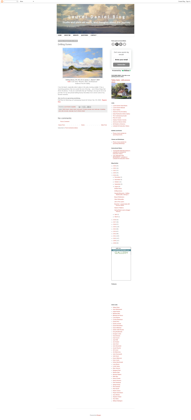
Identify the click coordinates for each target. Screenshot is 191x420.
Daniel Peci (116, 321)
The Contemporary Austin (120, 116)
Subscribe (121, 64)
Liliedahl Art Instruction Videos (121, 126)
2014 (114, 229)
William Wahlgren (117, 401)
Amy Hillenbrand (117, 309)
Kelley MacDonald (118, 362)
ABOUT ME (67, 35)
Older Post (104, 125)
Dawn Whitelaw (117, 327)
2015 (114, 226)
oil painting (102, 109)
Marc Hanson (116, 368)
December (118, 177)
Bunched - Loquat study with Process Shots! (122, 204)
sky (75, 111)
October (117, 182)
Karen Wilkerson (117, 358)
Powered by (116, 70)
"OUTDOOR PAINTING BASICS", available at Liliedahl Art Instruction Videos (122, 152)
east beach (79, 109)
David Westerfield (117, 325)
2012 (114, 233)
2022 (114, 168)
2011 (114, 236)
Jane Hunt (115, 344)
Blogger (99, 415)
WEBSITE (75, 35)
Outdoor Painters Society (119, 120)
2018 (114, 219)
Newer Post (61, 125)
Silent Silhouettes (119, 199)
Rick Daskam (116, 386)
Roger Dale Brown (118, 392)
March (116, 216)
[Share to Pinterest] (90, 107)
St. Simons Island (80, 111)
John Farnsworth (117, 354)
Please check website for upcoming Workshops (119, 142)
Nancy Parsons (117, 380)
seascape (71, 111)
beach (67, 109)
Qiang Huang (116, 384)
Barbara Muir (116, 313)
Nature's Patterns (119, 208)
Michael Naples (117, 374)
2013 (114, 231)
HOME (60, 35)
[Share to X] (86, 107)
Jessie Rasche (117, 348)
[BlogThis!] (84, 107)
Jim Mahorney (117, 352)
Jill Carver (115, 350)
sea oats (66, 111)
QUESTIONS (84, 35)
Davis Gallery (116, 109)
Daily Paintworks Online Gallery (121, 114)
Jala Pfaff (115, 340)
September (118, 184)
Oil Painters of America (119, 124)
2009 (114, 240)
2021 (114, 170)
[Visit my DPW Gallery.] (121, 254)
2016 (114, 224)
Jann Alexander (117, 346)
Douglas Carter (117, 334)
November (118, 179)
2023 (114, 166)
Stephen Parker (117, 396)
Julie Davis (116, 356)
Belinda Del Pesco (118, 315)
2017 (114, 222)
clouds (71, 109)
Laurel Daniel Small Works (120, 105)
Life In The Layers (119, 201)
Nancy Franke (116, 378)
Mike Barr (115, 376)
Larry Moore (116, 364)
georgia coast (90, 109)
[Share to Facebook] (88, 107)
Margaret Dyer (117, 370)
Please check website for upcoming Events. (119, 134)
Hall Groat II (116, 338)
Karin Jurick (116, 360)
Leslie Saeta (116, 366)
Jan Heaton (116, 342)
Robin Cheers (116, 390)
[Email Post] (79, 106)
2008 (114, 243)
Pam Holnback (117, 382)
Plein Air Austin (117, 118)
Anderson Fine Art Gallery (120, 111)
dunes (74, 109)
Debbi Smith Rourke (118, 329)
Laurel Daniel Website (119, 107)
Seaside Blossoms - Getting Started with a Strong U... (121, 194)
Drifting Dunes (118, 191)
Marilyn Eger (116, 372)
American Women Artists (119, 122)
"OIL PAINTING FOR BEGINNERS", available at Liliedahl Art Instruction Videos (121, 157)
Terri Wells (116, 398)
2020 (114, 173)
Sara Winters (116, 394)
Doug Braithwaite (117, 331)
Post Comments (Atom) (71, 128)
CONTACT (93, 35)
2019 (114, 175)
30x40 (63, 109)
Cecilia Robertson (118, 319)
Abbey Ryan (116, 307)
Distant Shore (118, 188)
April (116, 214)
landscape (97, 109)
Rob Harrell (116, 388)
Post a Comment (64, 121)
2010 (114, 238)
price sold (61, 111)
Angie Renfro (116, 311)
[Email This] (83, 107)
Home (83, 125)
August (117, 186)
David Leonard (117, 323)
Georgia (85, 109)
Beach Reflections (119, 197)
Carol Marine (116, 317)
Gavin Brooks (116, 336)
